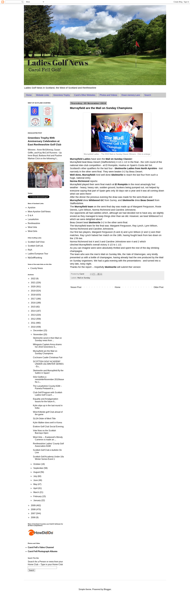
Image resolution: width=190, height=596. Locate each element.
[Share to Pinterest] (101, 274)
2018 (33, 295)
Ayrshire (31, 207)
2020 (33, 286)
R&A (30, 250)
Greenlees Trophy (61, 95)
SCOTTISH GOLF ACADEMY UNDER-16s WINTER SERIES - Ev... (48, 363)
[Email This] (91, 274)
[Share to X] (96, 274)
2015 (33, 307)
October (37, 464)
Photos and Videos (108, 95)
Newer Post (76, 287)
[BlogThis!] (93, 274)
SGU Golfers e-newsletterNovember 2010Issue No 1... (48, 379)
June (35, 480)
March (36, 492)
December (38, 330)
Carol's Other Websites (84, 95)
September (38, 468)
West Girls (32, 231)
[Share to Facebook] (98, 274)
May (35, 484)
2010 (33, 327)
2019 (33, 291)
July (35, 476)
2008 (33, 509)
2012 (33, 319)
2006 (33, 517)
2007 (33, 513)
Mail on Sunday (83, 278)
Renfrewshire (34, 223)
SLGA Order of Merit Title (44, 418)
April (35, 488)
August (36, 472)
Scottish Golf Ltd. (35, 246)
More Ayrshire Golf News (39, 211)
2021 (33, 282)
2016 (33, 303)
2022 (33, 278)
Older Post (158, 287)
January (37, 500)
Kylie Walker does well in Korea (47, 422)
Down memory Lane (130, 95)
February (37, 496)
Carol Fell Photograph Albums (42, 551)
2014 (33, 311)
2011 (33, 323)
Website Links (42, 95)
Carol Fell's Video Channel (41, 547)
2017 (33, 299)
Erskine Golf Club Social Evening (48, 426)
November (38, 334)
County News (36, 268)
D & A (30, 215)
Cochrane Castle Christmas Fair (47, 357)
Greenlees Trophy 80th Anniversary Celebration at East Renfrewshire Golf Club (44, 141)
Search (147, 95)
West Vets (32, 227)
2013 (33, 315)
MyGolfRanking (35, 258)
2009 (33, 505)
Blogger (107, 589)
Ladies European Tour (38, 254)
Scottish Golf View (36, 242)
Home (29, 95)
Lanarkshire (33, 219)
